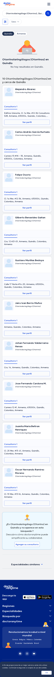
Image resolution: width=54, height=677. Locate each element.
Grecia (15, 639)
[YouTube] (34, 653)
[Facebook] (20, 653)
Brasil (36, 643)
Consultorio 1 (10, 106)
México (30, 639)
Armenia (21, 33)
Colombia (38, 639)
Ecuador (18, 643)
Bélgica (22, 639)
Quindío (8, 33)
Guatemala (28, 643)
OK (46, 673)
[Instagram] (27, 653)
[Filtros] (5, 22)
